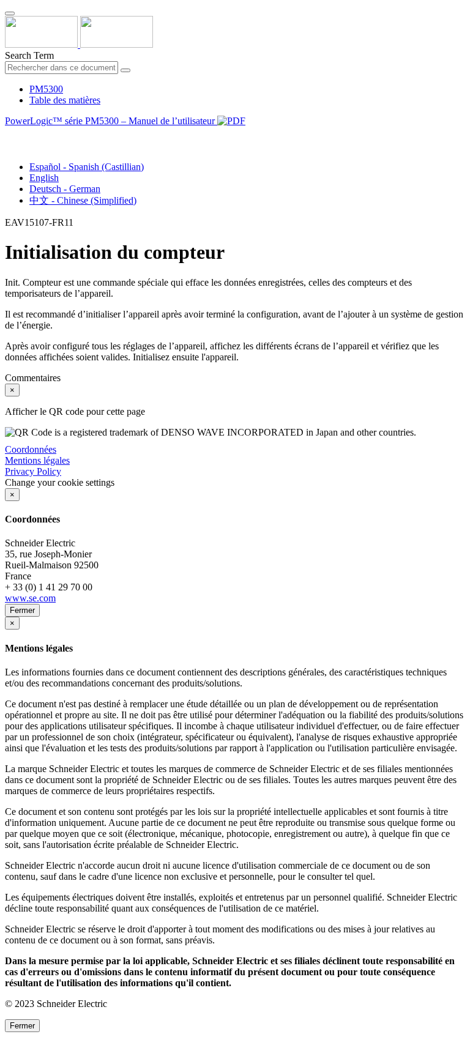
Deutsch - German (64, 189)
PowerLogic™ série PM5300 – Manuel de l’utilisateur (111, 121)
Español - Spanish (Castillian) (86, 167)
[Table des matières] (10, 135)
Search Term (29, 55)
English (44, 178)
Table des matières (64, 100)
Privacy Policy (33, 471)
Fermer (22, 610)
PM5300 (46, 89)
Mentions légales (37, 460)
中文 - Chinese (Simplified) (82, 200)
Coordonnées (30, 449)
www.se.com (30, 598)
